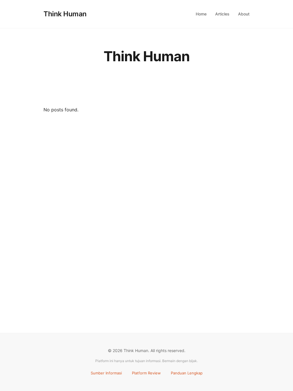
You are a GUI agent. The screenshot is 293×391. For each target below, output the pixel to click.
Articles (222, 13)
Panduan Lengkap (187, 373)
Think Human (65, 14)
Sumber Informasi (106, 373)
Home (201, 13)
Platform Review (146, 373)
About (244, 13)
